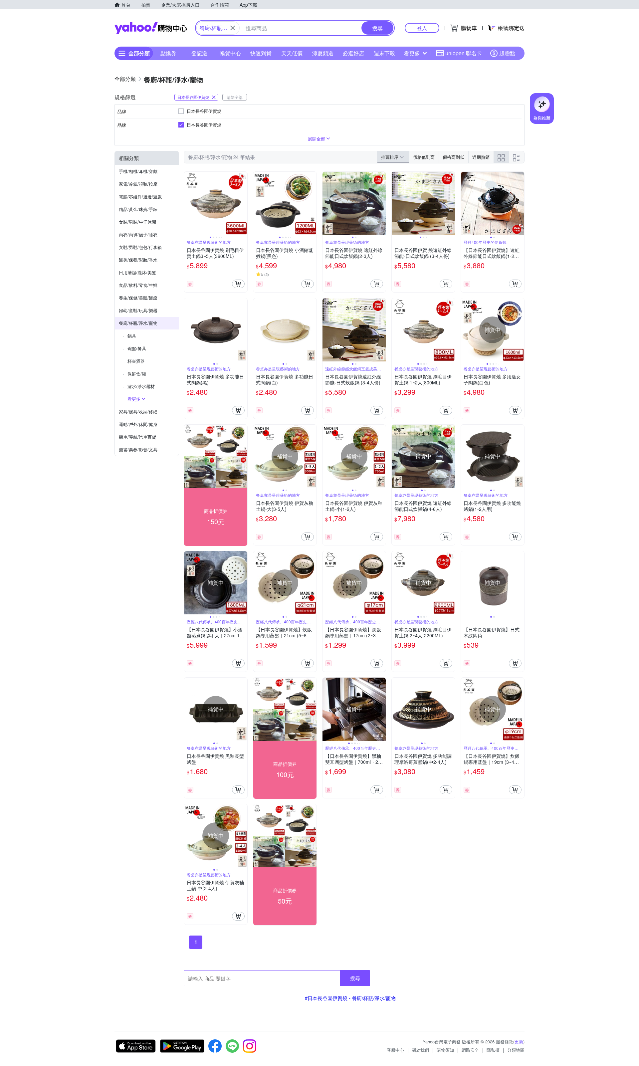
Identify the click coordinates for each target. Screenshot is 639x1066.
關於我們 (420, 1050)
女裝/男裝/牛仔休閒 (137, 222)
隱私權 (493, 1050)
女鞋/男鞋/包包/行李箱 (140, 247)
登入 (422, 27)
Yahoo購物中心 (150, 28)
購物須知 (445, 1050)
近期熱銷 (481, 157)
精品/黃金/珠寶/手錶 (138, 209)
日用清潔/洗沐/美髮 (137, 272)
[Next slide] (243, 203)
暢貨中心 (230, 53)
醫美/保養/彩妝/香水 (138, 260)
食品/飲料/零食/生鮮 (138, 285)
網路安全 (470, 1050)
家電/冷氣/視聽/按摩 (138, 184)
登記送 (199, 53)
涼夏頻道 (322, 53)
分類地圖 (516, 1050)
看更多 (412, 53)
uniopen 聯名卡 (463, 53)
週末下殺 (384, 53)
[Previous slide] (188, 203)
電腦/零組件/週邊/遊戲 (140, 196)
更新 (519, 1041)
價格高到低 (453, 157)
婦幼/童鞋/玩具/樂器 (138, 310)
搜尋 (355, 977)
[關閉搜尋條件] (233, 28)
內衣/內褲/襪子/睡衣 (138, 234)
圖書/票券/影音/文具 (138, 449)
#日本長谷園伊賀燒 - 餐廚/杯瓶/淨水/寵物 (350, 997)
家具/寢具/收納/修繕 (138, 411)
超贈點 (507, 53)
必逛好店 (353, 53)
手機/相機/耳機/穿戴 (138, 171)
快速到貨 (261, 53)
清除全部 (235, 97)
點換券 (168, 53)
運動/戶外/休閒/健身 (138, 424)
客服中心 (395, 1050)
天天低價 (292, 53)
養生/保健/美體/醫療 (138, 298)
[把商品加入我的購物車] (238, 284)
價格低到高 (424, 157)
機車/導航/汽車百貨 (137, 437)
